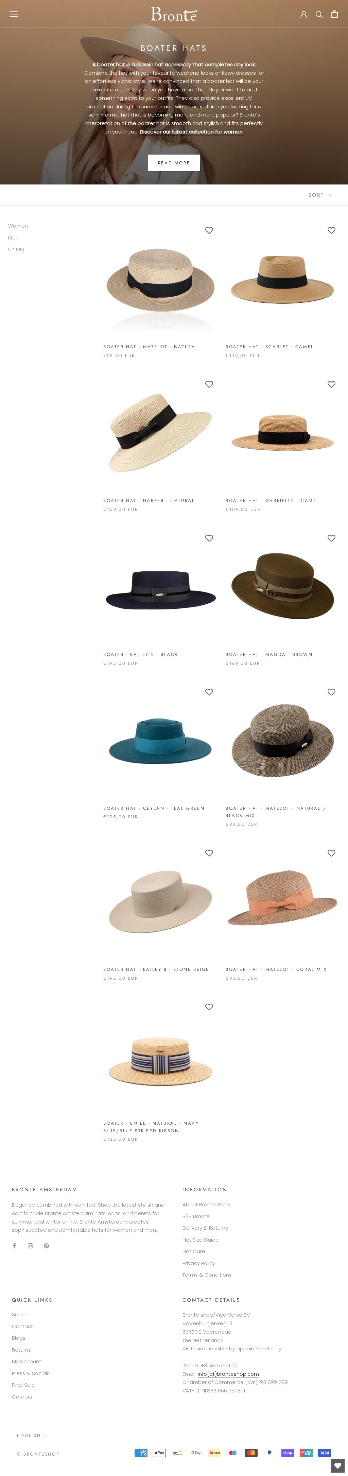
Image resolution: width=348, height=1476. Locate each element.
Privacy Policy (198, 1263)
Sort (317, 195)
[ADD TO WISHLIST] (209, 230)
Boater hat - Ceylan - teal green (154, 808)
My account (26, 1361)
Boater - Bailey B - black (140, 654)
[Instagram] (30, 1245)
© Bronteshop (38, 1454)
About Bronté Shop (206, 1204)
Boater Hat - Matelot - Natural (150, 346)
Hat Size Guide (200, 1239)
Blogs (18, 1337)
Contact (22, 1326)
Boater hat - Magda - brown (269, 654)
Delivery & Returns (205, 1227)
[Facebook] (14, 1245)
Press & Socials (31, 1373)
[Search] (319, 14)
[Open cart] (334, 14)
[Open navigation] (14, 14)
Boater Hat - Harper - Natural (149, 500)
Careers (22, 1396)
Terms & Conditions (207, 1274)
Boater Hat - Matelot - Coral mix (276, 969)
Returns (21, 1349)
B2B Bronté (196, 1216)
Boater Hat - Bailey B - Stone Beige (156, 969)
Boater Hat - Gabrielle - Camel (272, 500)
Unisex (16, 249)
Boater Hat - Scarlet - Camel (270, 346)
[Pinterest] (46, 1245)
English (29, 1435)
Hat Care (193, 1251)
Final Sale (23, 1384)
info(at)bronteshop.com (228, 1373)
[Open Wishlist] (338, 1466)
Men (13, 237)
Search (21, 1314)
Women (18, 225)
